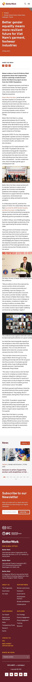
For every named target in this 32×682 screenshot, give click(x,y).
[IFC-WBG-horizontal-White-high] (12, 533)
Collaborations (21, 604)
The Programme (7, 588)
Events (4, 631)
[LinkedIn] (25, 674)
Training (19, 623)
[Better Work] (11, 541)
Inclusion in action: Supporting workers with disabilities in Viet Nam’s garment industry (14, 472)
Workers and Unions (23, 588)
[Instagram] (20, 674)
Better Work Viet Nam (9, 97)
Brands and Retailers (23, 601)
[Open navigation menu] (29, 3)
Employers (20, 591)
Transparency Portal (8, 625)
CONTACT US (6, 638)
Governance (5, 591)
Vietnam (4, 464)
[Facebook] (6, 674)
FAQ (3, 641)
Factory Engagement (23, 617)
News (4, 622)
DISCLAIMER (11, 665)
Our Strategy (21, 614)
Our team (5, 594)
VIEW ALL (24, 443)
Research (5, 628)
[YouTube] (16, 674)
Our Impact (5, 614)
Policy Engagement (23, 620)
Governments (21, 594)
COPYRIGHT (21, 665)
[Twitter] (11, 674)
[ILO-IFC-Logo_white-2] (7, 527)
